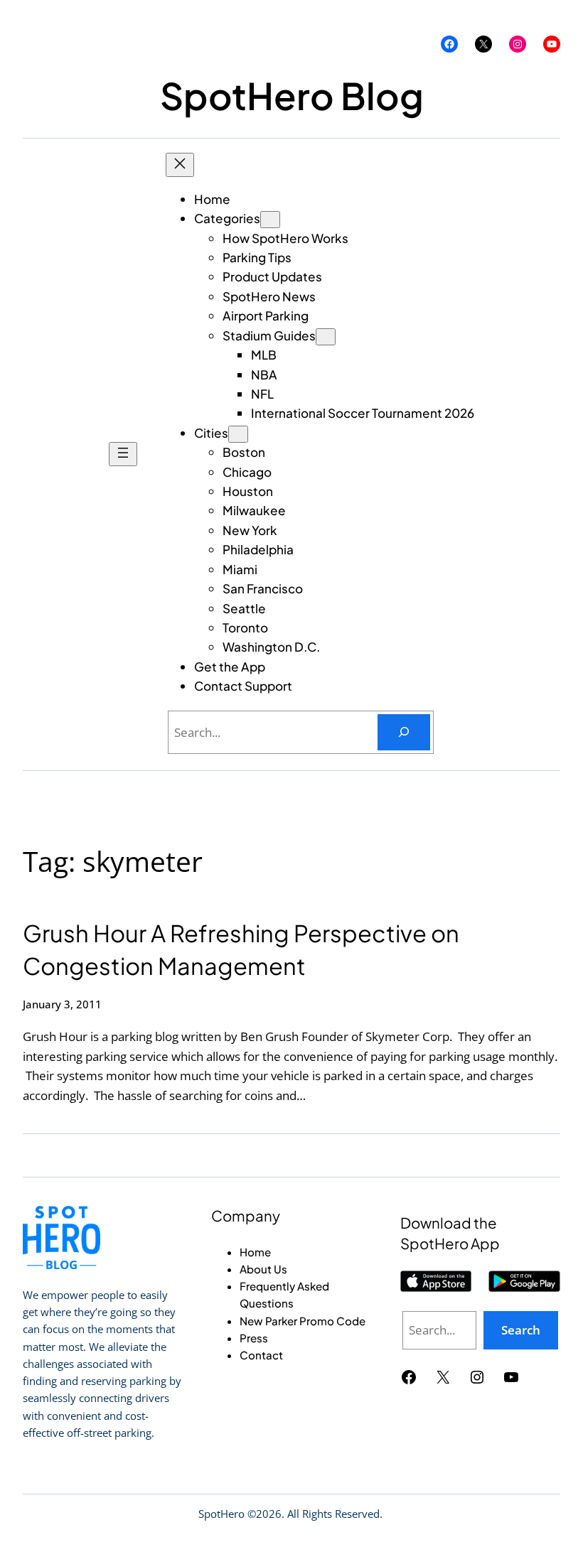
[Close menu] (180, 165)
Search (520, 1330)
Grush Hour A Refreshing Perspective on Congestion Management (241, 949)
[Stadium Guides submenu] (326, 336)
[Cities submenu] (238, 434)
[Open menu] (123, 454)
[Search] (404, 732)
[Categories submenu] (270, 219)
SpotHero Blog (292, 95)
